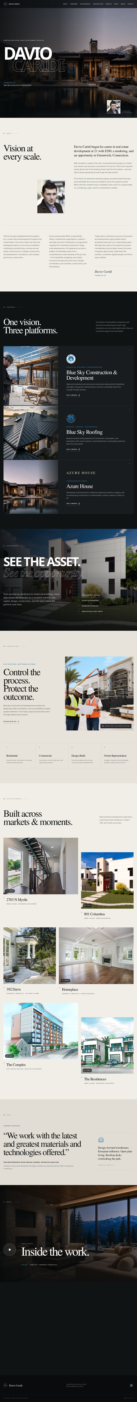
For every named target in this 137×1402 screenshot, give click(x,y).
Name (74, 1308)
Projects (109, 4)
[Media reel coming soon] (9, 1250)
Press (116, 4)
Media (123, 4)
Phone (75, 1320)
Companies (74, 4)
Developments (85, 4)
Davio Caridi (13, 1385)
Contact (131, 4)
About (65, 4)
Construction (98, 4)
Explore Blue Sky (9, 721)
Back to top (127, 1398)
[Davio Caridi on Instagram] (131, 1385)
